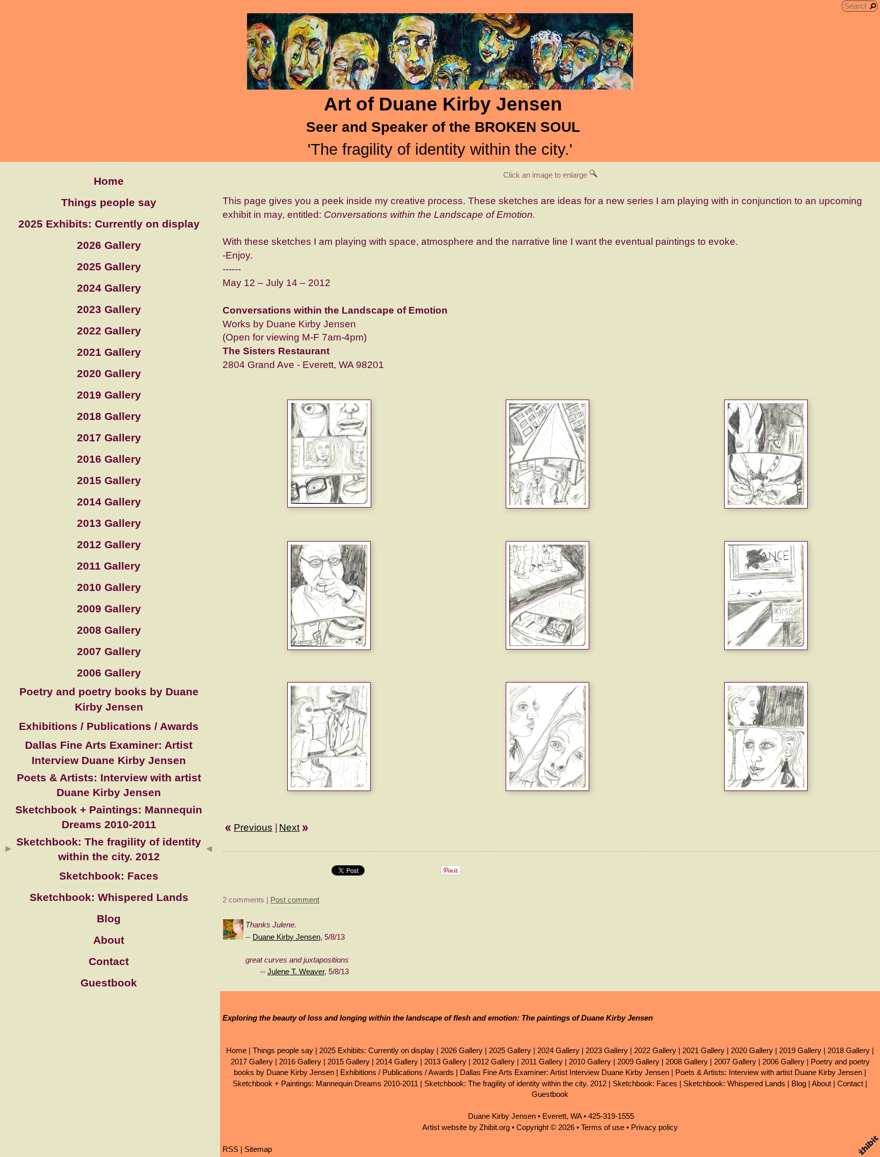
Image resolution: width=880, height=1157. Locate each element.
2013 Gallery (109, 523)
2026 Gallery (109, 245)
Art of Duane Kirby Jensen (443, 104)
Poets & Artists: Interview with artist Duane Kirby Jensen (768, 1072)
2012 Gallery (109, 544)
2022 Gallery (109, 330)
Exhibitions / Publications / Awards (109, 726)
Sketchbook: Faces (108, 876)
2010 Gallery (109, 587)
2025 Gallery (109, 266)
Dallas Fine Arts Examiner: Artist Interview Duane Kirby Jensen (564, 1072)
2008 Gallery (109, 630)
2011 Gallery (109, 566)
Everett (554, 1116)
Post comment (294, 899)
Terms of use (602, 1127)
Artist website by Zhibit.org (466, 1127)
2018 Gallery (109, 416)
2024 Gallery (109, 288)
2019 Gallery (109, 395)
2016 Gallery (109, 459)
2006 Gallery (109, 673)
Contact (109, 961)
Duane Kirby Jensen (286, 937)
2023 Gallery (109, 309)
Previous (253, 827)
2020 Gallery (109, 373)
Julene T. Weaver (295, 971)
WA (576, 1116)
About (108, 940)
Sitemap (258, 1149)
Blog (109, 918)
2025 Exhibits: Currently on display (109, 224)
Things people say (108, 202)
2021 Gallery (109, 352)
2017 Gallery (109, 437)
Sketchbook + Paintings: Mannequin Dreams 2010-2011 (325, 1083)
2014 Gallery (109, 501)
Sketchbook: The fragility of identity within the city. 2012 (515, 1083)
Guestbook (108, 983)
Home (109, 181)
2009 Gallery (109, 608)
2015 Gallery (109, 480)
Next (289, 827)
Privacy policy (654, 1127)
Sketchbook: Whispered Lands (109, 897)
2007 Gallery (109, 651)
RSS (230, 1149)
